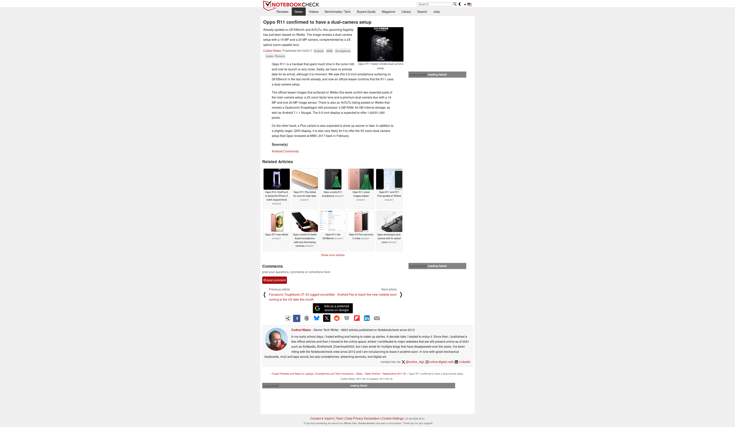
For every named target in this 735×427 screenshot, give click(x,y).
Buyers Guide (366, 11)
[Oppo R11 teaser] (380, 44)
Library (406, 11)
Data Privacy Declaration (363, 418)
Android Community (285, 151)
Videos (313, 11)
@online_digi (414, 361)
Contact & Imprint (322, 418)
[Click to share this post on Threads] (306, 318)
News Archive (372, 373)
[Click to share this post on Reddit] (336, 318)
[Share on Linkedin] (366, 318)
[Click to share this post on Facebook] (296, 318)
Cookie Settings (392, 418)
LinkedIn (464, 361)
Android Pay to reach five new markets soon (367, 294)
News (299, 11)
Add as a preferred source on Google (336, 308)
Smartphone (342, 51)
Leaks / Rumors (275, 56)
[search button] (455, 4)
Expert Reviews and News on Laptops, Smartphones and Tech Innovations (313, 373)
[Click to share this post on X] (326, 318)
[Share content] (287, 318)
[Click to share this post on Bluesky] (316, 318)
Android (318, 51)
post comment (276, 280)
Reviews (282, 11)
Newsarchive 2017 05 (394, 373)
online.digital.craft (441, 361)
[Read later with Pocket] (346, 318)
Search (422, 11)
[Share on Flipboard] (356, 318)
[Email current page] (377, 318)
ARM (329, 51)
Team (339, 418)
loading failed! (417, 74)
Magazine (388, 11)
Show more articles (333, 255)
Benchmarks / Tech (338, 11)
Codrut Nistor (272, 50)
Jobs (436, 11)
